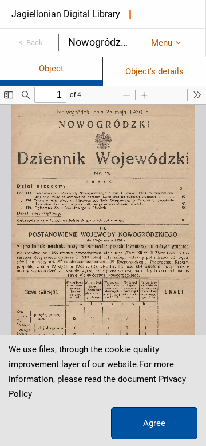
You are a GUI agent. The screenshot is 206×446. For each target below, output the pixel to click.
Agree (154, 423)
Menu (161, 43)
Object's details (154, 71)
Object (51, 68)
